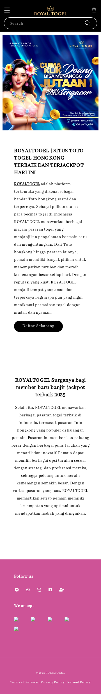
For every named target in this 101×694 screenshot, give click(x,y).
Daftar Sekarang (38, 326)
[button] (7, 10)
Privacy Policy (53, 682)
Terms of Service (24, 682)
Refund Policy (79, 682)
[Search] (88, 23)
